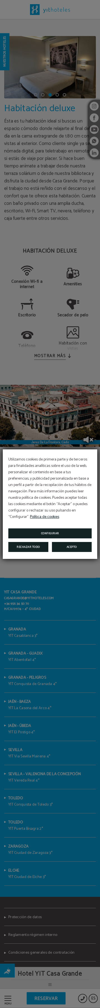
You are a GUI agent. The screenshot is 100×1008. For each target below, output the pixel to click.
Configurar (50, 533)
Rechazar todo (28, 547)
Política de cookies (44, 517)
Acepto (72, 547)
